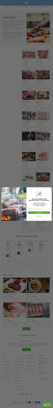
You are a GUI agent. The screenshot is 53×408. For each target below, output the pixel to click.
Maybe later (39, 216)
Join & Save (39, 212)
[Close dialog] (50, 188)
